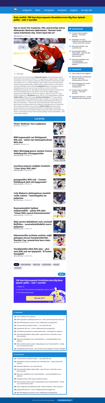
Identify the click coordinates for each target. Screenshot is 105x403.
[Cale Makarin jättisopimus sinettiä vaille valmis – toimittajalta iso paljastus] (59, 198)
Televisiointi (62, 10)
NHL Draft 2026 (86, 10)
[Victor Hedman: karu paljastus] (59, 129)
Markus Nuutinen (18, 155)
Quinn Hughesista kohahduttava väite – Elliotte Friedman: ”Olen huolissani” (40, 387)
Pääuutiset (56, 264)
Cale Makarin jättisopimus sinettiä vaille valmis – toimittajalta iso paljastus (32, 196)
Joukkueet (74, 10)
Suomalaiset (27, 10)
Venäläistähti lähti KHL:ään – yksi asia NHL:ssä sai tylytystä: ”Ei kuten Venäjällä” (33, 251)
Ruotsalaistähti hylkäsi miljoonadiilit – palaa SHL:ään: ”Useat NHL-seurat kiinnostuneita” (32, 211)
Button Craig (36, 264)
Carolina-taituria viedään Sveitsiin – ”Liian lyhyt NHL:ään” (33, 167)
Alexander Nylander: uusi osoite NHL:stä (29, 366)
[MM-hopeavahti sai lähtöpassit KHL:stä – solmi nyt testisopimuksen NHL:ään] (59, 142)
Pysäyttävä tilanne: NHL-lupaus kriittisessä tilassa (32, 379)
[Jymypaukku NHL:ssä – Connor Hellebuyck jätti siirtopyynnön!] (59, 184)
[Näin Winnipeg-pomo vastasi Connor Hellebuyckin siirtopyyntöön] (59, 156)
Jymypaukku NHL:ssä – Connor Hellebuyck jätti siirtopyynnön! (30, 180)
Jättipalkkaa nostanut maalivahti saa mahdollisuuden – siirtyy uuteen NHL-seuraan (40, 362)
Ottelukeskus (49, 10)
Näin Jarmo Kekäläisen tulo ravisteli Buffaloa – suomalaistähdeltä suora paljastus (33, 224)
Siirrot (37, 10)
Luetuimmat (19, 354)
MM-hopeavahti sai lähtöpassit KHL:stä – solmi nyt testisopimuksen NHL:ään (33, 140)
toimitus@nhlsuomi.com (65, 400)
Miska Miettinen (18, 36)
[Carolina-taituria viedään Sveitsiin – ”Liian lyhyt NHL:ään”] (59, 171)
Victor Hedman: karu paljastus (30, 123)
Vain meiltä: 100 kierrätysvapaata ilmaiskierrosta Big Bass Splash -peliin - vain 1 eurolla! (50, 18)
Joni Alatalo (17, 126)
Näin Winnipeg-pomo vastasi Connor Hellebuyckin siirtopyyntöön (33, 152)
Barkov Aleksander (26, 264)
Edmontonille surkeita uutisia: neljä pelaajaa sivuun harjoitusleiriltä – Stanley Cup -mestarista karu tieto (33, 238)
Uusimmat (18, 312)
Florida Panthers (46, 264)
